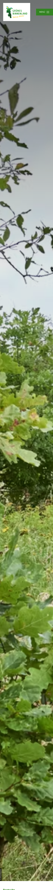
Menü (42, 12)
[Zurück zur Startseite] (16, 12)
